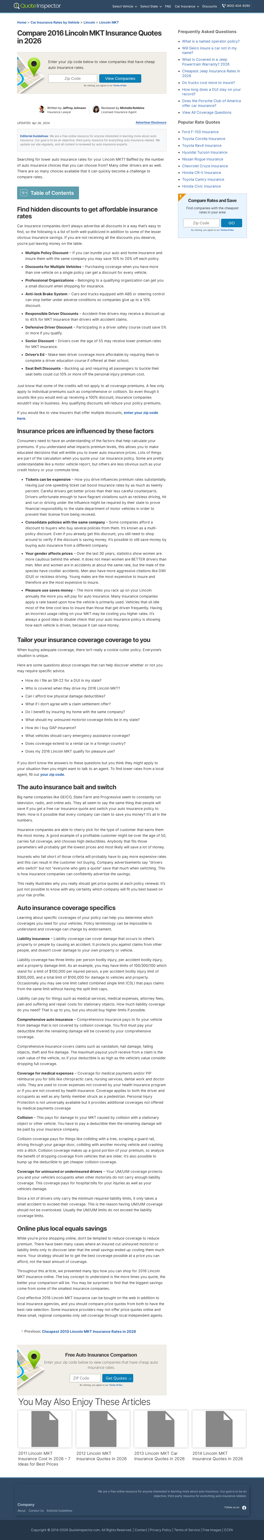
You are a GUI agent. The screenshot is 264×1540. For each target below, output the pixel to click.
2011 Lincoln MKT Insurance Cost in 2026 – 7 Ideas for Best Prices (44, 1459)
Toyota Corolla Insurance (203, 138)
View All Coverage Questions (206, 112)
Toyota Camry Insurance (203, 179)
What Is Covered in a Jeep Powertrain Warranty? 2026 (206, 61)
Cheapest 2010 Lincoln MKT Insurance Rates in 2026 (89, 1331)
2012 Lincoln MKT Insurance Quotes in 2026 (101, 1456)
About (22, 1510)
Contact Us (36, 1510)
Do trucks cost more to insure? (208, 82)
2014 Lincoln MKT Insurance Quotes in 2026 (217, 1456)
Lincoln (89, 22)
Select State (149, 6)
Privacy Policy (160, 1530)
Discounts (209, 6)
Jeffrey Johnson (74, 108)
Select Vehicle (122, 6)
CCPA (228, 1530)
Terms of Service (187, 1530)
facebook (244, 1507)
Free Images (212, 1530)
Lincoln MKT (109, 22)
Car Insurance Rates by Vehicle (55, 22)
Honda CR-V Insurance (201, 172)
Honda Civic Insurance (201, 186)
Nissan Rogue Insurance (202, 159)
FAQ (168, 6)
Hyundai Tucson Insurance (204, 152)
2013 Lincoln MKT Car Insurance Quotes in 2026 (159, 1456)
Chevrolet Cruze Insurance (205, 166)
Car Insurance (185, 6)
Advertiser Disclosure (151, 122)
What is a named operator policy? (211, 41)
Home (21, 22)
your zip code (52, 774)
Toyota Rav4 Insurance (202, 145)
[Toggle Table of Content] (48, 192)
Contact (141, 1530)
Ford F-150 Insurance (200, 132)
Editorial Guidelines (34, 136)
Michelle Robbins (132, 108)
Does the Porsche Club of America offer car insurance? (211, 103)
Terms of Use (119, 85)
